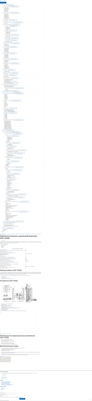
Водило (8, 140)
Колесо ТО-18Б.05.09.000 (10, 191)
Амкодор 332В (6, 7)
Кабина (7, 168)
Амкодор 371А (6, 11)
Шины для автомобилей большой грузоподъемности (11, 226)
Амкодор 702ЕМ (6, 48)
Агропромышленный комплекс (5, 383)
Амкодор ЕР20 (6, 76)
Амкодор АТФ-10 (6, 67)
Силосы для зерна (5, 108)
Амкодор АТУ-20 (6, 66)
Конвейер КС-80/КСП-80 (7, 126)
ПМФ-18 (7, 89)
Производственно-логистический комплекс (7, 384)
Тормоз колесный (9, 139)
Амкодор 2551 (8, 28)
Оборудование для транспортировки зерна (8, 119)
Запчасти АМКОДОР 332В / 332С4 (9, 133)
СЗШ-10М (5, 113)
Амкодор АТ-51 (6, 65)
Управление (7, 165)
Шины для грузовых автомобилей (8, 225)
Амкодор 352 (6, 10)
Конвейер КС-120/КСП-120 (8, 127)
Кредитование (3, 388)
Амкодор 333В (6, 8)
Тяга (8, 172)
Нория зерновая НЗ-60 (7, 121)
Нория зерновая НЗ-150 (7, 124)
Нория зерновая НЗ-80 (7, 122)
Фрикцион (8, 182)
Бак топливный (9, 177)
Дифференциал (9, 138)
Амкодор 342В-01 (6, 9)
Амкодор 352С (6, 17)
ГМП (6, 146)
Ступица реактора (9, 183)
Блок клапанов (9, 187)
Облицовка (7, 164)
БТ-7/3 (5, 106)
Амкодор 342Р (6, 64)
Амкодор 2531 (8, 27)
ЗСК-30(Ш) (5, 96)
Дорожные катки (5, 53)
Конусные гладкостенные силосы (8, 109)
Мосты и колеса (8, 135)
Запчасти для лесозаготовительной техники (9, 221)
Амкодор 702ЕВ (6, 49)
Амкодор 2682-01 (8, 33)
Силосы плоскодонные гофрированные (9, 111)
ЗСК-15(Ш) (5, 95)
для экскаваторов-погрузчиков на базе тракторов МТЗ (11, 82)
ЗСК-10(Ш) (5, 94)
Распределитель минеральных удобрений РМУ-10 (11, 90)
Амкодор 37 (6, 44)
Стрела (8, 158)
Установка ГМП (9, 147)
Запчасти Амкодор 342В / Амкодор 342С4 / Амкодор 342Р (12, 201)
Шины (4, 223)
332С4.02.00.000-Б (10, 145)
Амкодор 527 (6, 23)
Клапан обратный (9, 154)
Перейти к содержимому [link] (3, 0)
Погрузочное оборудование (9, 157)
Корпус (8, 181)
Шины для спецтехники (7, 224)
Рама (6, 134)
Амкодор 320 (6, 14)
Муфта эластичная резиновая (11, 176)
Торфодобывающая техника (6, 63)
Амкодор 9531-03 (6, 45)
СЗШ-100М (5, 118)
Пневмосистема (8, 200)
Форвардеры (6, 30)
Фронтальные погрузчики (6, 6)
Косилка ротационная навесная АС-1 (9, 85)
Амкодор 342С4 (6, 16)
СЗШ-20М (5, 115)
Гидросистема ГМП (10, 148)
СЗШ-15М (5, 114)
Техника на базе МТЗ (6, 46)
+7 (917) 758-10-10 (3, 374)
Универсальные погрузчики (6, 12)
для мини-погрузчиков (7, 80)
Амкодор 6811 (6, 57)
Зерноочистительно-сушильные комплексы (9, 93)
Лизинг (4, 230)
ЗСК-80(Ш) (5, 98)
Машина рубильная (7, 37)
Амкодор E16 (6, 61)
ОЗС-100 (5, 102)
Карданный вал (8, 141)
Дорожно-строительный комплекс (6, 381)
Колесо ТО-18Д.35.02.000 (10, 192)
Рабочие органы (8, 161)
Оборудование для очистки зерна (7, 100)
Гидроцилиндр (9, 163)
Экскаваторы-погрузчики (6, 72)
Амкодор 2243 (8, 36)
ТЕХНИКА (2, 4)
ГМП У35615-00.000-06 (10, 180)
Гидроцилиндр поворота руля (11, 155)
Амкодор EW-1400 (6, 71)
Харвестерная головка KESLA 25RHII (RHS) (10, 222)
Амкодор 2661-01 (8, 32)
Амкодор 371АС (6, 18)
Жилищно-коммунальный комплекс (6, 382)
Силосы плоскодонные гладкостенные (9, 110)
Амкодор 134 (6, 50)
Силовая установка (8, 142)
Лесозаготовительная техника (7, 24)
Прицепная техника (5, 84)
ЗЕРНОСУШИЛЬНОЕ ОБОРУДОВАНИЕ (6, 91)
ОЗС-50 (5, 101)
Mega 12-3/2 (6, 103)
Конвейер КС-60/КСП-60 (7, 125)
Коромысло (8, 159)
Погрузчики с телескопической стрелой (8, 22)
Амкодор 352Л (8, 41)
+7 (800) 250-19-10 (3, 378)
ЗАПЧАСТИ (2, 130)
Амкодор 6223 (6, 56)
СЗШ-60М (5, 117)
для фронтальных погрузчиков (8, 79)
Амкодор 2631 (8, 31)
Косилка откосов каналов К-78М (8, 86)
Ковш (8, 162)
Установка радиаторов (10, 174)
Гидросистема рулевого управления (11, 153)
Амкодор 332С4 (6, 15)
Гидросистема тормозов (9, 156)
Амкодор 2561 (8, 29)
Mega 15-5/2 (6, 105)
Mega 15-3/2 (6, 104)
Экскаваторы (4, 69)
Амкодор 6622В (6, 54)
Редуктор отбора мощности (11, 175)
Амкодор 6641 (6, 55)
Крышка (8, 184)
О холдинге (4, 229)
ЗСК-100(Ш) (6, 99)
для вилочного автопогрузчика (8, 83)
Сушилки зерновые (5, 112)
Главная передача (9, 137)
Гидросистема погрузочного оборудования (11, 150)
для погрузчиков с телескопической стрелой (10, 81)
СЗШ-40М (5, 116)
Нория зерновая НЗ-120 (7, 123)
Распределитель (9, 185)
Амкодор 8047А (6, 51)
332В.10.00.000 (9, 144)
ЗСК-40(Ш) (5, 97)
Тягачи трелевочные (7, 34)
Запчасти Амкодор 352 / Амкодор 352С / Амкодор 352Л (11, 211)
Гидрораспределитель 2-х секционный (12, 151)
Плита (8, 186)
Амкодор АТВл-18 (6, 68)
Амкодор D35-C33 (6, 60)
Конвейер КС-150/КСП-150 (8, 128)
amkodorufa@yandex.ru (4, 377)
